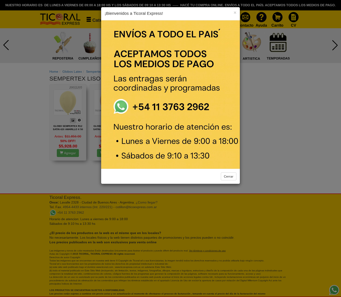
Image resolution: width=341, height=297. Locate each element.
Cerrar (228, 176)
